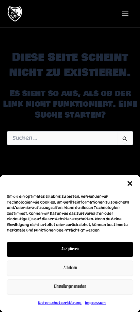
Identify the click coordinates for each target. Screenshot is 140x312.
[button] (129, 183)
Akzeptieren (70, 249)
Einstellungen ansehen (70, 286)
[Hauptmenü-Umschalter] (125, 14)
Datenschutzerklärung (60, 302)
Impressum (95, 302)
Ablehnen (70, 267)
